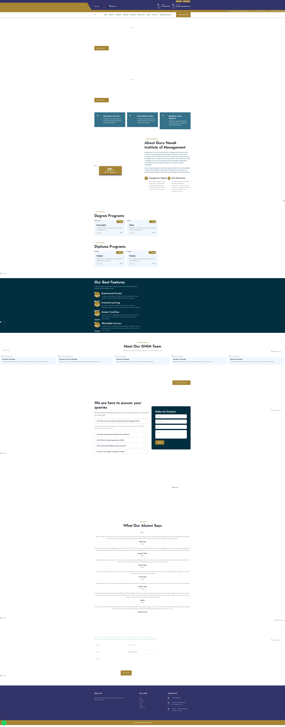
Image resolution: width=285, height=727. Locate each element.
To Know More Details (181, 382)
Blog (140, 703)
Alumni (148, 15)
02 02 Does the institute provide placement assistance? (113, 434)
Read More (100, 233)
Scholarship (142, 707)
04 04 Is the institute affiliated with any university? (111, 446)
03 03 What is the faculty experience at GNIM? (110, 440)
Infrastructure (141, 15)
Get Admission (116, 48)
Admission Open (183, 14)
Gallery (141, 705)
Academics (118, 15)
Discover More (101, 48)
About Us (111, 15)
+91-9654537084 (176, 698)
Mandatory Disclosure (165, 15)
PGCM (132, 256)
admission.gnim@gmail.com (183, 6)
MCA (131, 225)
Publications (186, 1)
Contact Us (155, 15)
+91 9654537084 (165, 6)
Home (105, 15)
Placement (126, 15)
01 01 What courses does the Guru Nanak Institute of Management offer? (118, 421)
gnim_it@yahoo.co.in (177, 704)
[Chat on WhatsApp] (4, 723)
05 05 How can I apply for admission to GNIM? (111, 451)
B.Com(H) (101, 225)
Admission (133, 15)
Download (178, 1)
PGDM (100, 256)
